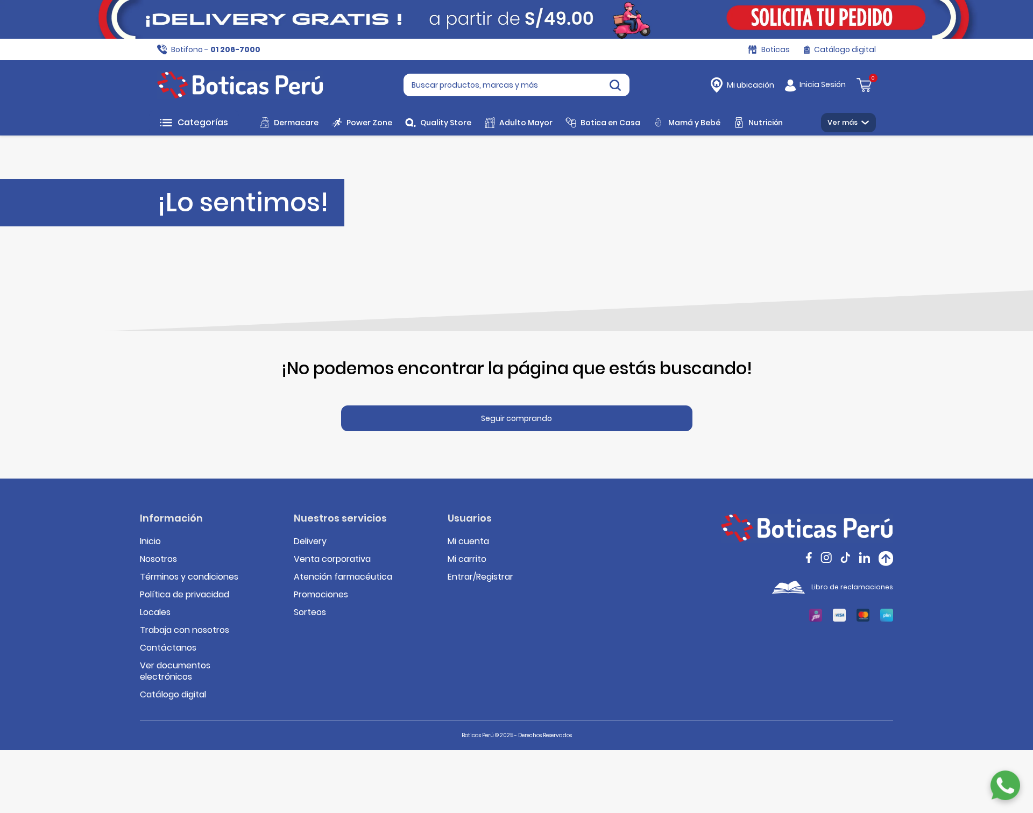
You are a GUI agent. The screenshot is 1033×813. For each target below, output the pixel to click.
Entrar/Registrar (480, 576)
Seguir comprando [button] (516, 418)
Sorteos (310, 612)
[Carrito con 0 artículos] (864, 84)
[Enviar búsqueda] (615, 85)
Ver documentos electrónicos (175, 671)
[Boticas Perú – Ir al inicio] (240, 85)
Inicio (150, 541)
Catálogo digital (173, 694)
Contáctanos (168, 647)
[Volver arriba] (886, 558)
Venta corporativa (332, 559)
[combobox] (516, 85)
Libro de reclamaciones (852, 586)
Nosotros (158, 559)
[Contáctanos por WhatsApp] (1005, 785)
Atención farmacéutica (343, 576)
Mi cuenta (468, 541)
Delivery (310, 541)
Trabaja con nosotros (184, 630)
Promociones (321, 594)
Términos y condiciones (189, 576)
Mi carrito (467, 559)
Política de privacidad (184, 594)
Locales (155, 612)
